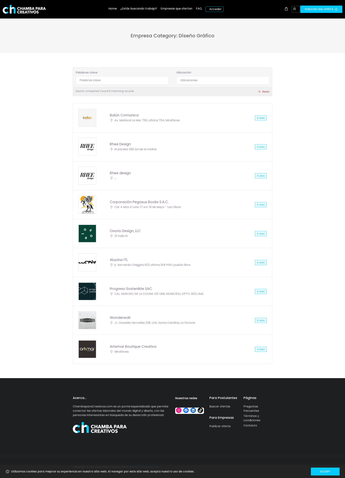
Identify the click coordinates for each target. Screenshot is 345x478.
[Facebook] (186, 410)
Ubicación (183, 72)
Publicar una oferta (319, 9)
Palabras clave (86, 72)
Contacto (250, 425)
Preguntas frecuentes (251, 408)
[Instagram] (178, 410)
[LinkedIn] (193, 410)
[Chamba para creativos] (24, 9)
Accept (325, 471)
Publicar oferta (220, 426)
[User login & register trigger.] (294, 9)
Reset (265, 91)
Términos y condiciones (251, 418)
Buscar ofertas (219, 406)
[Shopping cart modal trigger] (286, 9)
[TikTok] (200, 410)
